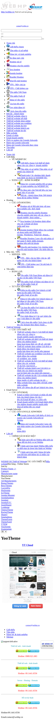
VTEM (4, 524)
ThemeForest (6, 519)
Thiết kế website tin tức (16, 130)
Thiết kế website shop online (18, 121)
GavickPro (5, 488)
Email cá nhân (12, 135)
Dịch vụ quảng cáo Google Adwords (22, 140)
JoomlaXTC (6, 502)
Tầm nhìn (10, 632)
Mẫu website (11, 133)
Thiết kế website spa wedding (19, 123)
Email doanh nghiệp (14, 138)
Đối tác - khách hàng (15, 114)
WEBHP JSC (7, 461)
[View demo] (35, 608)
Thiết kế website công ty (16, 116)
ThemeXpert (6, 522)
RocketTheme (7, 512)
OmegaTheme (7, 510)
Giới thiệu (10, 630)
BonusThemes (7, 483)
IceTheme (5, 493)
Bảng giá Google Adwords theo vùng (22, 145)
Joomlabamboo (7, 498)
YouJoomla (6, 527)
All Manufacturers (8, 481)
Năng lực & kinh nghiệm (17, 634)
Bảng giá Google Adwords (17, 142)
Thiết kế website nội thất (16, 118)
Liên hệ (9, 150)
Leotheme (5, 507)
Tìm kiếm (10, 147)
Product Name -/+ (8, 469)
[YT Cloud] (27, 602)
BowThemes (6, 485)
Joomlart (4, 500)
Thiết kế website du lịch (16, 126)
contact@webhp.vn (22, 26)
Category (5, 471)
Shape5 (4, 514)
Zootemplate (6, 529)
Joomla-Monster (8, 495)
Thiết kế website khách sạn (17, 128)
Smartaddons (6, 517)
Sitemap (9, 637)
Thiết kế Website (13, 327)
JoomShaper (6, 505)
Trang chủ (10, 43)
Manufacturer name (9, 473)
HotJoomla (5, 490)
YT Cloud (27, 545)
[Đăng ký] (20, 608)
